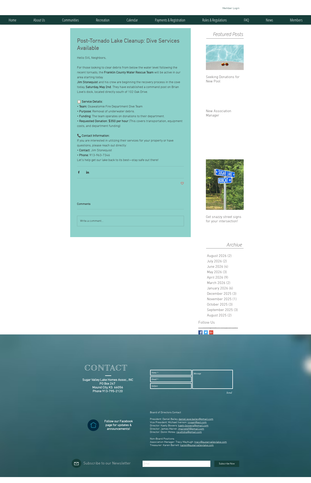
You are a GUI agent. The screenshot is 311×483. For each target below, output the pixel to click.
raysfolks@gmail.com (189, 432)
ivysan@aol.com (197, 422)
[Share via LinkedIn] (87, 172)
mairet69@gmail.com (191, 429)
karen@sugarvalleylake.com (197, 445)
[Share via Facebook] (78, 172)
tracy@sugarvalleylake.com (210, 442)
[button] (70, 20)
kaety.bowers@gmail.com (193, 425)
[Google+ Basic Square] (211, 332)
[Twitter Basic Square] (206, 332)
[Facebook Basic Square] (200, 332)
